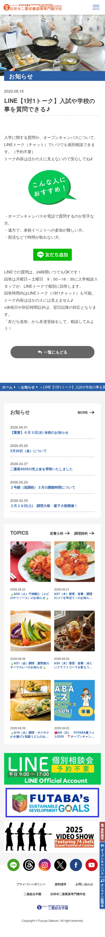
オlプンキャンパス (102, 861)
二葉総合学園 (32, 894)
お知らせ (28, 386)
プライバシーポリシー (31, 884)
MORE (83, 412)
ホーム (7, 386)
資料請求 (60, 884)
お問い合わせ (84, 884)
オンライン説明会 (102, 895)
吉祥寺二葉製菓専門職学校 (67, 894)
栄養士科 (56, 533)
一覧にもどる (55, 352)
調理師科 (81, 533)
